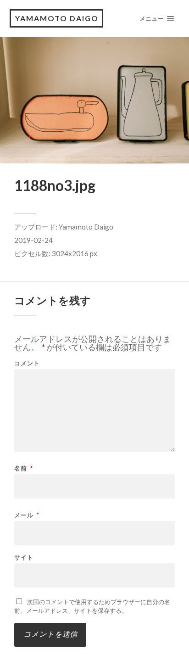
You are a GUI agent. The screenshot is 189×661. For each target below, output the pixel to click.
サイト (23, 557)
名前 (23, 468)
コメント (27, 363)
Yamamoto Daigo (86, 227)
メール (26, 515)
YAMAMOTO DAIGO (57, 18)
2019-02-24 (33, 240)
